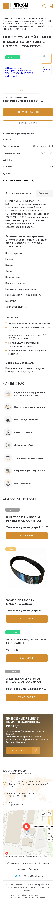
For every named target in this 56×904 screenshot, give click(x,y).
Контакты (33, 869)
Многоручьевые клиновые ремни (20, 21)
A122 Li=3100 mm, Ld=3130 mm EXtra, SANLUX (26, 641)
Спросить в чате (28, 123)
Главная (7, 18)
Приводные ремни (35, 18)
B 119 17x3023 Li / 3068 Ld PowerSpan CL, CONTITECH (24, 519)
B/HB (38, 23)
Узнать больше (26, 535)
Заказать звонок (19, 750)
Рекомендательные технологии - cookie (28, 897)
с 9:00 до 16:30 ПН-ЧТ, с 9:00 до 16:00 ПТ (52, 6)
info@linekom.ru (15, 804)
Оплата (21, 869)
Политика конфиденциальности (25, 895)
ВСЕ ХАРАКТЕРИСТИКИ (16, 180)
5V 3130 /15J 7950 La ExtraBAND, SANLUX (20, 602)
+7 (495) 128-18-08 (17, 796)
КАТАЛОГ (6, 6)
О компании (13, 863)
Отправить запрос (28, 112)
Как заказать (29, 863)
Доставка (44, 863)
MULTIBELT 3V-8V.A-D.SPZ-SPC (18, 23)
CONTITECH (45, 21)
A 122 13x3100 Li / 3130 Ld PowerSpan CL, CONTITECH (24, 680)
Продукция (18, 18)
